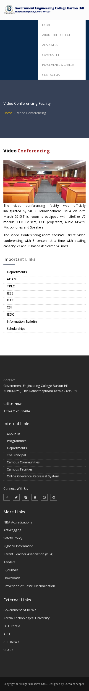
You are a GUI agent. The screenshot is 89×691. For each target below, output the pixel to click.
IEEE (10, 293)
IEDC (10, 314)
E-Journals (10, 570)
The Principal (16, 455)
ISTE (10, 300)
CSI (9, 307)
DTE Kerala (11, 626)
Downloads (11, 578)
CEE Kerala (11, 642)
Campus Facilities (20, 469)
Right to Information (18, 546)
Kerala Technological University (26, 618)
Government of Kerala (19, 610)
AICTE (7, 634)
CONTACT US (51, 75)
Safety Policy (12, 538)
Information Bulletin (22, 321)
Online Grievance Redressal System (33, 476)
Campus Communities (23, 462)
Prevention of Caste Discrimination (29, 586)
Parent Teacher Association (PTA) (28, 554)
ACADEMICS (50, 45)
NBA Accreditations (17, 522)
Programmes (16, 441)
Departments (17, 272)
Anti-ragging (12, 530)
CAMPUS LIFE (51, 55)
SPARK (8, 650)
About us (13, 434)
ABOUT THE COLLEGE (56, 35)
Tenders (9, 562)
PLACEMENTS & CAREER (58, 65)
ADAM (11, 279)
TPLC (11, 286)
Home (8, 113)
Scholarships (16, 328)
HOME (46, 25)
